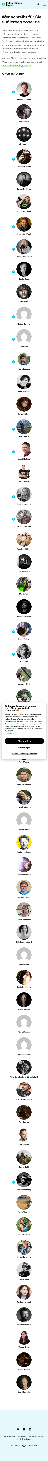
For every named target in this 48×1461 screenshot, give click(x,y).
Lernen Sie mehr (11, 734)
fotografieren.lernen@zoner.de (16, 66)
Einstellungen (24, 748)
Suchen (40, 1436)
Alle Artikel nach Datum (12, 1436)
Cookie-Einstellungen (24, 1439)
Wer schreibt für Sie (29, 1436)
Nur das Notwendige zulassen (24, 754)
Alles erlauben (24, 741)
